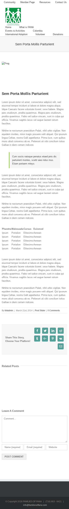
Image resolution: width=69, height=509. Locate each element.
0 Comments (54, 310)
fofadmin (9, 310)
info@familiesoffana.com (35, 505)
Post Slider (40, 310)
